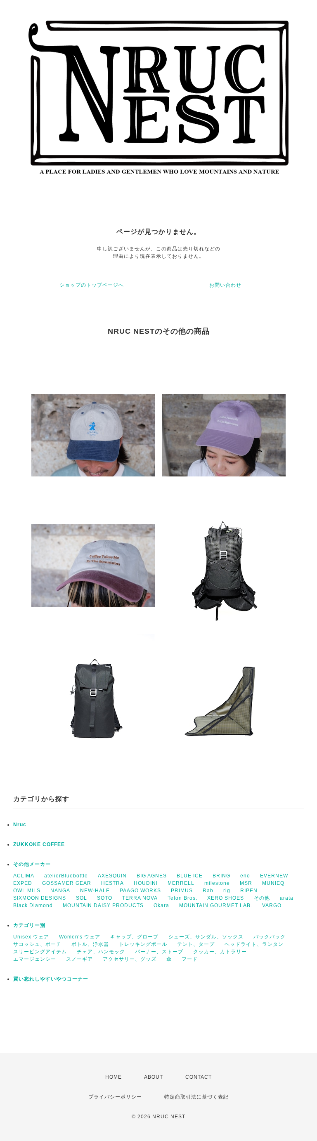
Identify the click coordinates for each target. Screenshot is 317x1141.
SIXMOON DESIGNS (39, 898)
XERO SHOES (225, 898)
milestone (217, 883)
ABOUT (153, 1077)
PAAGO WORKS (140, 890)
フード (190, 959)
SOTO (104, 898)
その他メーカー (32, 864)
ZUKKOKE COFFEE (39, 844)
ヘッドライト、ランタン (254, 944)
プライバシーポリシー (115, 1097)
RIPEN (249, 890)
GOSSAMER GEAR (66, 883)
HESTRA (112, 883)
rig (226, 890)
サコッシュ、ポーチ (37, 944)
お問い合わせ (225, 285)
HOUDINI (146, 883)
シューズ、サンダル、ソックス (206, 937)
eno (245, 876)
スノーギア (79, 959)
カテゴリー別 (29, 925)
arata (286, 898)
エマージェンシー (34, 959)
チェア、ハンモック (101, 952)
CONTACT (198, 1077)
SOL (81, 898)
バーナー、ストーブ (159, 952)
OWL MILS (26, 890)
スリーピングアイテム (40, 952)
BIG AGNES (152, 876)
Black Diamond (33, 905)
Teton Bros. (182, 898)
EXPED (22, 883)
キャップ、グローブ (134, 937)
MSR (246, 883)
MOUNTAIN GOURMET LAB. (215, 905)
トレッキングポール (143, 944)
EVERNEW (274, 876)
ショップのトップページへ (91, 285)
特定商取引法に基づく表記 (196, 1097)
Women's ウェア (79, 937)
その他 (262, 898)
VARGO (272, 905)
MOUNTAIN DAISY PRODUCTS (103, 905)
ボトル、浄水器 (90, 944)
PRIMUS (182, 890)
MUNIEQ (273, 883)
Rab (208, 890)
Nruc (19, 824)
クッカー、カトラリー (220, 952)
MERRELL (181, 883)
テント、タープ (196, 944)
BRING (221, 876)
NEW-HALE (95, 890)
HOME (113, 1077)
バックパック (269, 937)
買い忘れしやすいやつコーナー (50, 979)
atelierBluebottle (66, 876)
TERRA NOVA (140, 898)
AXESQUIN (112, 876)
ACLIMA (23, 876)
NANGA (60, 890)
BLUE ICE (190, 876)
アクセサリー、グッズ (129, 959)
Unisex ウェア (31, 937)
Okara (161, 905)
